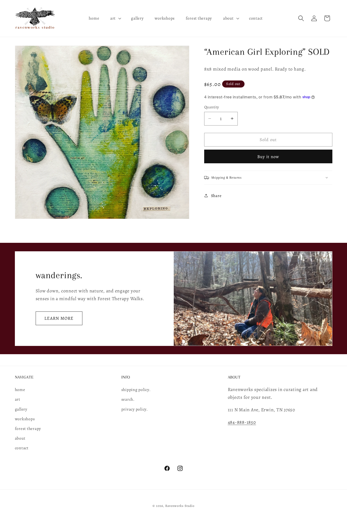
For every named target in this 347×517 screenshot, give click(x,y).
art (17, 399)
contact (22, 448)
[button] (115, 18)
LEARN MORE (59, 318)
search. (128, 399)
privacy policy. (134, 409)
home (20, 389)
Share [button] (216, 195)
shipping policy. (136, 389)
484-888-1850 (242, 422)
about (20, 438)
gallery (21, 409)
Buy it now (268, 156)
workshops (25, 419)
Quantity (211, 107)
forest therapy (28, 428)
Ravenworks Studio (180, 506)
